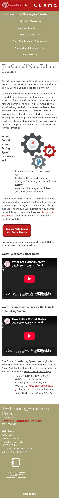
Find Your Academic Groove (28, 41)
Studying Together (28, 28)
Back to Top (29, 494)
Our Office (27, 55)
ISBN (31, 386)
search (55, 5)
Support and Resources (27, 48)
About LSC (7, 435)
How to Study (27, 35)
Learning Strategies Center (25, 14)
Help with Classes (27, 21)
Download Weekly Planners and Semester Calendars (16, 475)
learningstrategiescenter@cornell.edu (22, 421)
